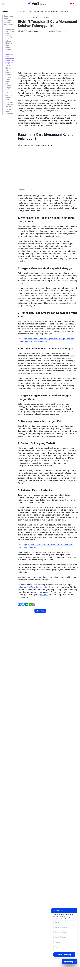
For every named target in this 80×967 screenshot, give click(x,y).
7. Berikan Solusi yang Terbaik (9, 104)
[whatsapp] (30, 604)
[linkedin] (26, 604)
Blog (23, 11)
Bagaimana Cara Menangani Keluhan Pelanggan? (8, 20)
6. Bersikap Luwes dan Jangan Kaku (9, 96)
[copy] (33, 604)
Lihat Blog (40, 611)
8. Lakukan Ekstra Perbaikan (9, 112)
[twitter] (23, 604)
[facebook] (19, 604)
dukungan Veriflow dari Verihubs (32, 587)
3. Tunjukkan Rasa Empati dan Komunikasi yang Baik (9, 58)
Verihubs (44, 595)
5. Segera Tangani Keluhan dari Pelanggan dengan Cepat (9, 83)
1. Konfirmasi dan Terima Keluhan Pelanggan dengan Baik (10, 33)
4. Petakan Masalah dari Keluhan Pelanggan (9, 70)
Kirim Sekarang (64, 955)
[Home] (19, 11)
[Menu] (3, 3)
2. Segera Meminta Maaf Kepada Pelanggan (9, 45)
